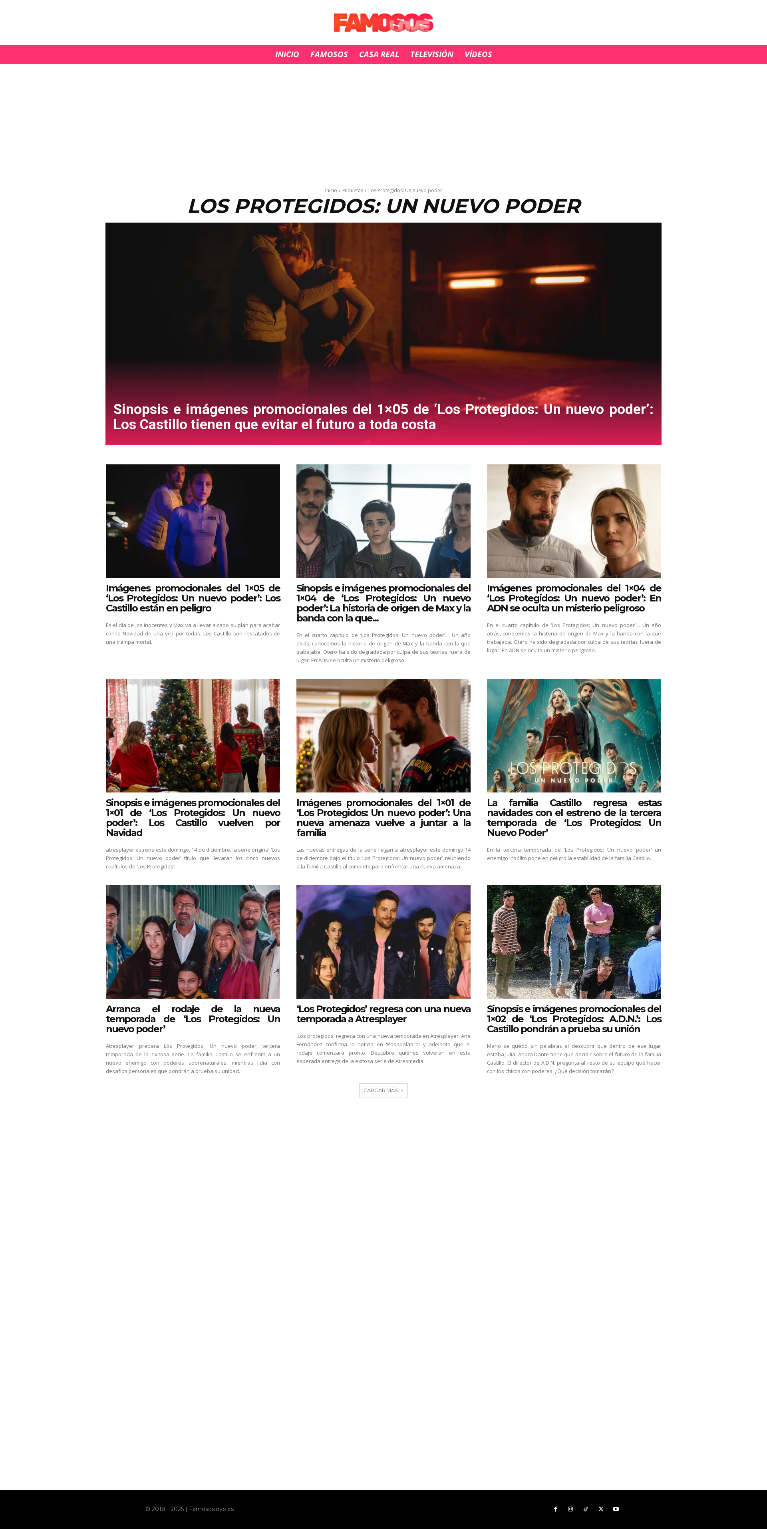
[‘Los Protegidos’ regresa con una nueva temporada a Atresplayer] (383, 942)
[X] (600, 1509)
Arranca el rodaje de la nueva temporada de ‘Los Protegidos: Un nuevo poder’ (193, 1019)
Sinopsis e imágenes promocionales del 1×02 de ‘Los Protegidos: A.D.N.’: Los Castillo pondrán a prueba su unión (574, 1019)
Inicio (331, 190)
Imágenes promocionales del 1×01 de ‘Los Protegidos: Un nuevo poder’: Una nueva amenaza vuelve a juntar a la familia (383, 817)
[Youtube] (616, 1509)
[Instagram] (570, 1509)
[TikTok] (585, 1509)
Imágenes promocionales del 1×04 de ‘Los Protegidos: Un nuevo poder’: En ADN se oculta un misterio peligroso (574, 598)
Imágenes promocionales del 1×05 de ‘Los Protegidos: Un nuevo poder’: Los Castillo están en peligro (193, 598)
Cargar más (381, 1090)
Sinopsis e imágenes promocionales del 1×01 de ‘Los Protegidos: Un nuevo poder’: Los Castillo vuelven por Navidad (193, 817)
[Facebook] (555, 1509)
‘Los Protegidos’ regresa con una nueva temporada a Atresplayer (383, 1014)
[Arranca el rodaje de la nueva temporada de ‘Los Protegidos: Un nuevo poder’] (193, 942)
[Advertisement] (383, 123)
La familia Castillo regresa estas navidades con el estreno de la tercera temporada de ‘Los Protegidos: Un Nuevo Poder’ (574, 817)
